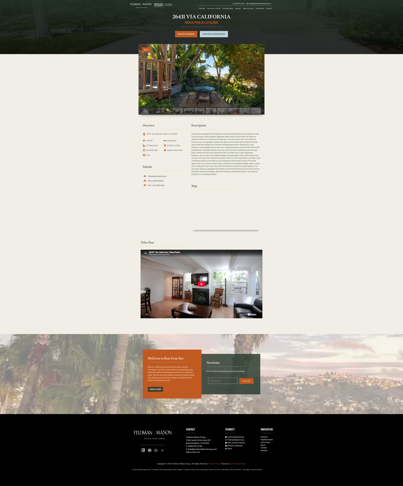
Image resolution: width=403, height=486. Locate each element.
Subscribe (246, 381)
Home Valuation (248, 8)
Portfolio (264, 437)
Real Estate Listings (213, 8)
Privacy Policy (214, 464)
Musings (238, 8)
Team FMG (202, 8)
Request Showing (186, 34)
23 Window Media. (238, 464)
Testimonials (260, 8)
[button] (141, 75)
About (263, 445)
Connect (269, 8)
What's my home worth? (214, 34)
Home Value (265, 442)
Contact (264, 448)
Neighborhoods (228, 8)
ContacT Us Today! (155, 389)
